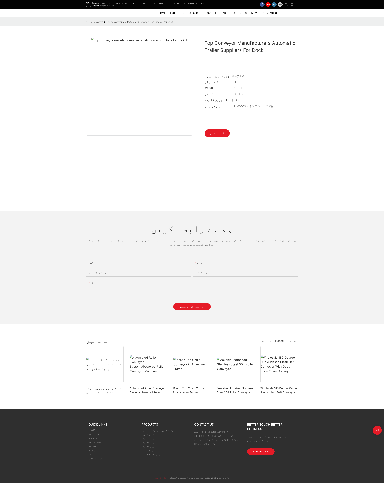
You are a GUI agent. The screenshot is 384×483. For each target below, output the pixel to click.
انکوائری (217, 133)
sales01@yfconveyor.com (215, 431)
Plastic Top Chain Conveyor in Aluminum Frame (190, 390)
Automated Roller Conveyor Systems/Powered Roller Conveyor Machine (147, 390)
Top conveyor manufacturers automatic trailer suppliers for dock (139, 22)
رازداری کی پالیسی (258, 440)
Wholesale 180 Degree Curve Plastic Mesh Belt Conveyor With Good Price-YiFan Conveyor (278, 390)
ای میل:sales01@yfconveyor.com (100, 6)
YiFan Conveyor (94, 22)
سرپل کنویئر (264, 341)
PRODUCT (279, 341)
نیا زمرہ (291, 341)
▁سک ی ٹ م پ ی (161, 477)
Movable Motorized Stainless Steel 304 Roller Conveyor (235, 390)
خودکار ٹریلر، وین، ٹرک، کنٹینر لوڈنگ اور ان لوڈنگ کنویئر (104, 390)
